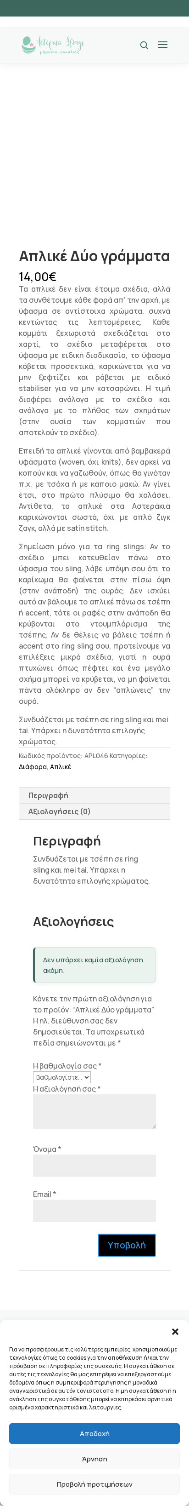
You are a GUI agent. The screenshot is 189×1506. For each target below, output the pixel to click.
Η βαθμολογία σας (67, 1066)
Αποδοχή (95, 1433)
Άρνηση (94, 1459)
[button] (175, 1331)
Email (44, 1194)
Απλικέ (60, 766)
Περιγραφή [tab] (48, 795)
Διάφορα (33, 766)
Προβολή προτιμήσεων (95, 1484)
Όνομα (47, 1149)
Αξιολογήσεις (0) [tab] (59, 811)
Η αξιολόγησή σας (67, 1089)
